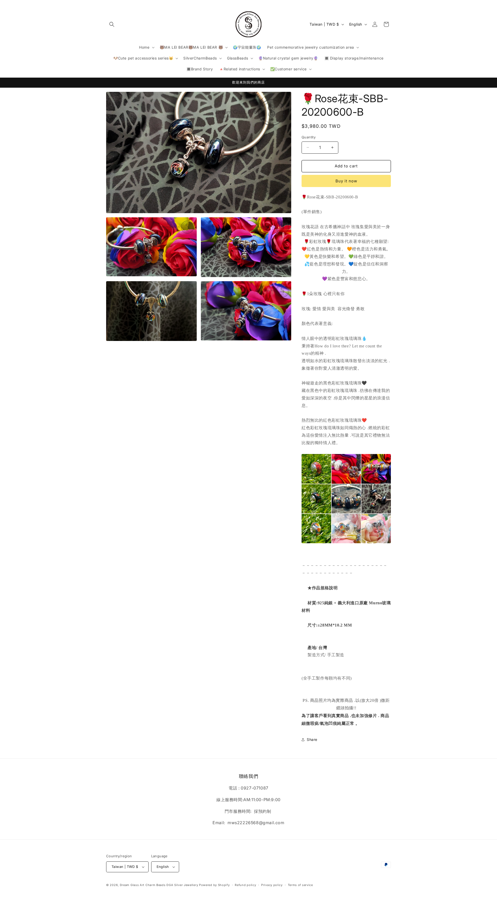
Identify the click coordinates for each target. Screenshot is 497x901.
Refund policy (245, 885)
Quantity (309, 137)
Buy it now (346, 180)
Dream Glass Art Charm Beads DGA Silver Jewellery (159, 885)
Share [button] (312, 739)
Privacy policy (272, 885)
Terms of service (300, 885)
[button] (112, 24)
